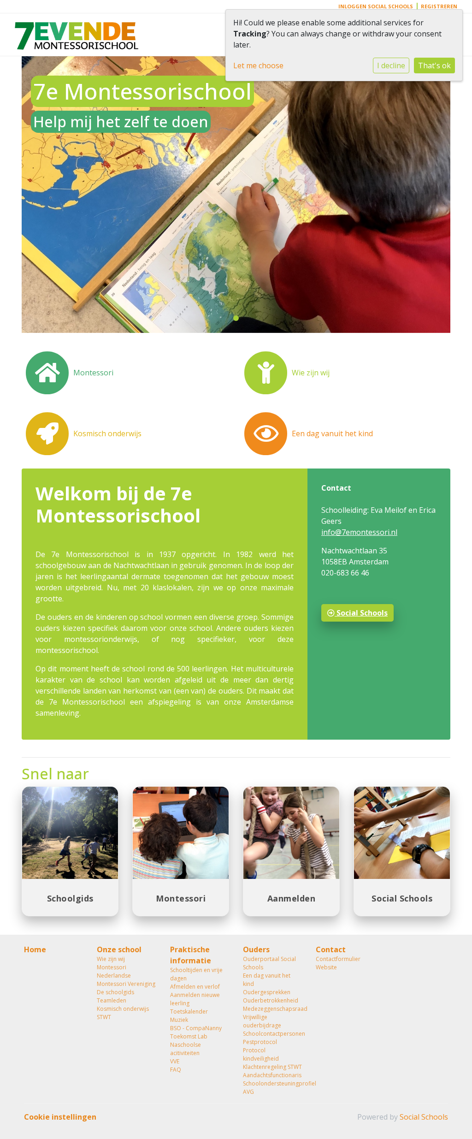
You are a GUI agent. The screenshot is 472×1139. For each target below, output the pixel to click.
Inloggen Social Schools (375, 6)
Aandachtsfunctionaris (272, 1075)
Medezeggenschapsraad (272, 1009)
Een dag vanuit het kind (266, 980)
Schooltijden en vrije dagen (196, 974)
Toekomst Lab (188, 1036)
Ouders (256, 949)
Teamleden (111, 1000)
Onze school (119, 949)
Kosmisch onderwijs (123, 1009)
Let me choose (258, 65)
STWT (104, 1017)
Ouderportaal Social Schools (269, 963)
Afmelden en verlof (195, 987)
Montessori (111, 967)
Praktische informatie (190, 955)
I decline (391, 65)
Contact (331, 949)
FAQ (175, 1070)
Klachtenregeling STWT (272, 1067)
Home (35, 949)
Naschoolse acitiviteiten (185, 1049)
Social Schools (361, 613)
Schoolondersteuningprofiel (272, 1083)
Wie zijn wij (111, 959)
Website (326, 967)
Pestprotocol (260, 1042)
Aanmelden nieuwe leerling (195, 999)
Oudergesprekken (266, 992)
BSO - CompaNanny (196, 1028)
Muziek (179, 1020)
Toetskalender (189, 1011)
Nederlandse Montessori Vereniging (126, 980)
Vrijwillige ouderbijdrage (262, 1021)
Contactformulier (338, 959)
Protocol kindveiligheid (261, 1054)
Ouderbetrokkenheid (270, 1000)
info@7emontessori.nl (359, 532)
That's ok (434, 65)
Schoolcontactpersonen (272, 1034)
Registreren (439, 6)
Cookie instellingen (60, 1117)
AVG (248, 1092)
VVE (174, 1061)
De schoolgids (115, 992)
